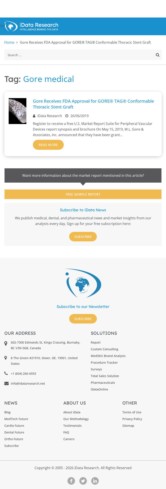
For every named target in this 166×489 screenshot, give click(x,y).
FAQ (66, 432)
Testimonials (72, 426)
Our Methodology (76, 419)
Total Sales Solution (105, 376)
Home (9, 42)
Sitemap (128, 426)
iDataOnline (99, 389)
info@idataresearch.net (28, 383)
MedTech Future (16, 419)
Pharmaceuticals (103, 383)
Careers (69, 439)
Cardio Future (14, 426)
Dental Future (14, 432)
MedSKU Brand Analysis (108, 356)
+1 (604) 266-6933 (23, 373)
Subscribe (83, 236)
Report (96, 342)
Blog (7, 412)
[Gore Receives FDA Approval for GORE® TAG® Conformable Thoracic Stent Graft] (17, 122)
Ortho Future (13, 439)
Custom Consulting (104, 349)
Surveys (96, 369)
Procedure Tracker (104, 362)
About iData (71, 412)
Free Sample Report (83, 194)
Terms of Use (131, 412)
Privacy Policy (132, 419)
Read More (48, 145)
